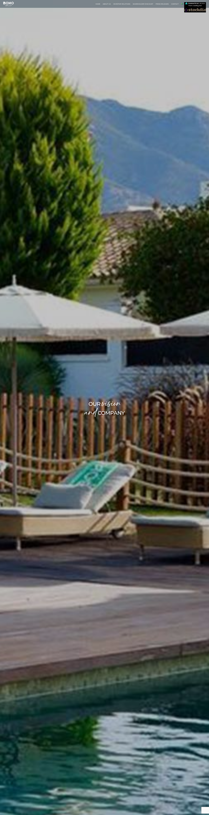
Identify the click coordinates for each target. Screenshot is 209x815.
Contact (175, 4)
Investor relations (121, 4)
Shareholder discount (143, 4)
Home (98, 4)
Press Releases (162, 4)
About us (107, 4)
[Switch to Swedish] (182, 4)
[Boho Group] (8, 6)
